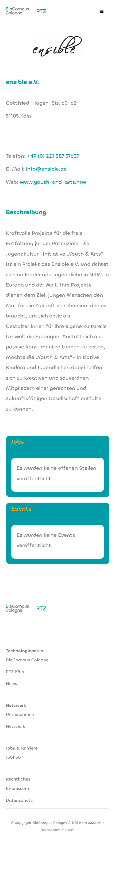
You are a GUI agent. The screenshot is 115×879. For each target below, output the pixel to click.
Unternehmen (20, 714)
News (11, 683)
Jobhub (13, 757)
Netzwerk (15, 726)
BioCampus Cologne (27, 660)
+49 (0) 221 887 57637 (53, 156)
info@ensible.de (46, 168)
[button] (101, 11)
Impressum (17, 788)
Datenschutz (19, 800)
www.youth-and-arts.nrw (53, 182)
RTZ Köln (15, 672)
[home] (26, 11)
